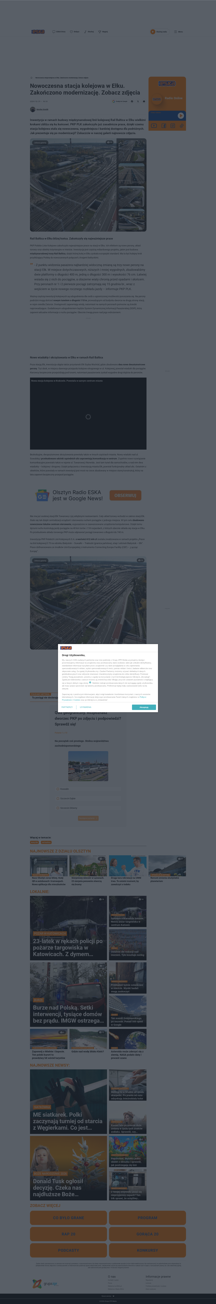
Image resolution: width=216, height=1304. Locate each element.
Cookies (77, 700)
